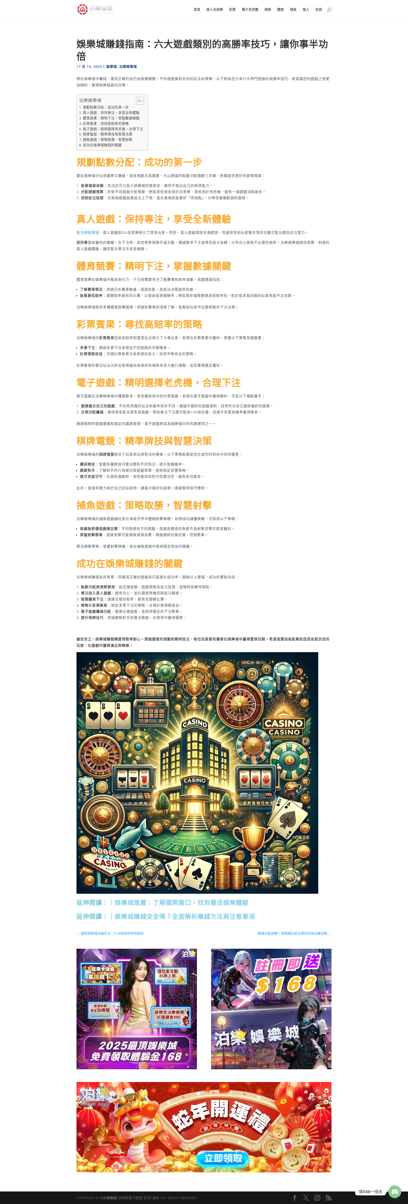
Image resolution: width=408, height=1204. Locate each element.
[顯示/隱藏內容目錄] (137, 101)
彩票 (232, 10)
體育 (280, 10)
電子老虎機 (250, 10)
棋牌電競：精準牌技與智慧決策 (107, 134)
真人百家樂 (214, 10)
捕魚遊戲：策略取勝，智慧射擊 (107, 139)
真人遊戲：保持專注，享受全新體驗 (111, 112)
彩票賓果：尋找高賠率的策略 (106, 123)
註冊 (318, 10)
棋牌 (267, 10)
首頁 (197, 10)
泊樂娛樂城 (128, 66)
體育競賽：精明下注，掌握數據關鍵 (111, 118)
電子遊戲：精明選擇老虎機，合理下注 (113, 129)
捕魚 (293, 10)
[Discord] (394, 1191)
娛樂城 (111, 66)
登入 (306, 10)
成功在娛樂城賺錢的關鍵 (102, 145)
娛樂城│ (112, 1198)
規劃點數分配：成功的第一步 (106, 107)
